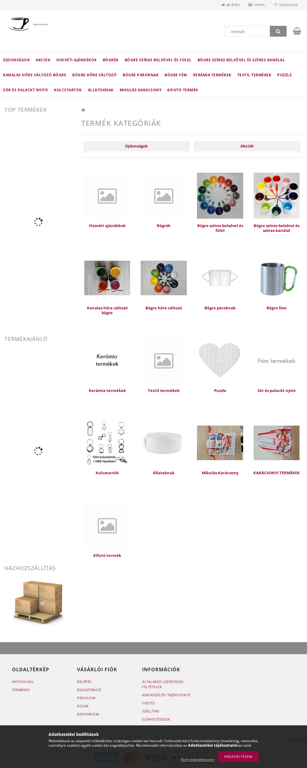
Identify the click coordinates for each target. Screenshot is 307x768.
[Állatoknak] (163, 442)
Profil (260, 5)
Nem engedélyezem (197, 759)
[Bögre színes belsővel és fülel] (220, 195)
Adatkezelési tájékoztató (166, 695)
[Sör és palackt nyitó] (277, 360)
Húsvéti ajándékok (76, 59)
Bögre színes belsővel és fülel (158, 59)
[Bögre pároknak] (220, 277)
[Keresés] (278, 31)
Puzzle (284, 74)
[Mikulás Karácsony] (220, 442)
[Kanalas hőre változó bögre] (107, 277)
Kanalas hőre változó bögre (34, 74)
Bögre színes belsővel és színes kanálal (241, 59)
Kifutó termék (182, 90)
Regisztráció (89, 690)
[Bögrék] (163, 195)
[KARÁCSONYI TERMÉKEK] (277, 442)
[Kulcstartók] (107, 442)
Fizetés (148, 703)
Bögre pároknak (141, 74)
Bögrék (111, 59)
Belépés (233, 5)
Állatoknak (101, 90)
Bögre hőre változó (94, 74)
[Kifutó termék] (107, 524)
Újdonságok (16, 59)
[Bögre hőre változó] (163, 277)
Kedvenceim (88, 714)
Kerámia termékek (212, 74)
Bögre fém (176, 74)
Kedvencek (288, 5)
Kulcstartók (68, 90)
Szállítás (150, 711)
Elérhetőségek (156, 719)
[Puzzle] (220, 360)
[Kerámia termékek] (107, 360)
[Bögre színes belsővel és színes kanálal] (277, 195)
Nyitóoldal (23, 681)
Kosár (83, 706)
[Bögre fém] (277, 277)
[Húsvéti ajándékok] (107, 195)
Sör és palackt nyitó (25, 90)
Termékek (21, 690)
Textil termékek (254, 74)
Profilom (86, 698)
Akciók (43, 59)
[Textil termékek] (163, 360)
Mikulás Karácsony (141, 90)
